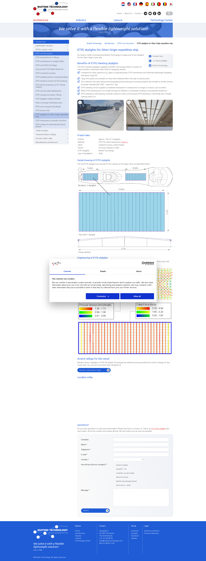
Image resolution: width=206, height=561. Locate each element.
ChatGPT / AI (121, 469)
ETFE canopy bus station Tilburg (48, 95)
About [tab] (138, 271)
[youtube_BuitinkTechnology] (150, 13)
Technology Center (161, 20)
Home (119, 13)
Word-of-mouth (122, 477)
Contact (138, 13)
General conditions (151, 531)
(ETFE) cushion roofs (44, 50)
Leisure (118, 20)
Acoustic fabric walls (44, 138)
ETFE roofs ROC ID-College (46, 65)
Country (85, 460)
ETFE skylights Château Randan (48, 99)
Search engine (122, 465)
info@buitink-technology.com (111, 541)
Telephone (85, 450)
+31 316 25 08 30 (106, 538)
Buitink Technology (94, 43)
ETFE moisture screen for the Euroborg (51, 81)
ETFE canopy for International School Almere (50, 125)
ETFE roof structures (44, 53)
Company (85, 440)
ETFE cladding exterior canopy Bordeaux (52, 77)
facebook (135, 536)
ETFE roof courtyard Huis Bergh (48, 107)
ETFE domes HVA (42, 111)
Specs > (124, 142)
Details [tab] (103, 271)
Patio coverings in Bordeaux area (49, 103)
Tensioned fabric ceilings (46, 134)
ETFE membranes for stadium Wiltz (50, 61)
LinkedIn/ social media (125, 473)
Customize (101, 296)
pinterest (134, 531)
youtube (134, 533)
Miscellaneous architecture (47, 142)
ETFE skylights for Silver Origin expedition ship (52, 115)
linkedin (134, 538)
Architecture (40, 20)
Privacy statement (151, 533)
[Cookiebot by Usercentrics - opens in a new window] (143, 263)
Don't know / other (123, 485)
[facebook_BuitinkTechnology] (155, 13)
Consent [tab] (67, 271)
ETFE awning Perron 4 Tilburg (47, 57)
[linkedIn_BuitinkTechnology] (159, 13)
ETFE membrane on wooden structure (51, 121)
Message (85, 490)
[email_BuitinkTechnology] (146, 13)
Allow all (137, 296)
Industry (81, 20)
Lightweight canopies (44, 46)
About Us (128, 13)
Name (84, 445)
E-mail (84, 455)
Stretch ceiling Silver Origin (90, 370)
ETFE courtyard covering (45, 73)
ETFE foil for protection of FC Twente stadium (50, 86)
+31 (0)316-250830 (158, 429)
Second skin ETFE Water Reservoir (49, 69)
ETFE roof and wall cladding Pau (48, 91)
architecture (80, 533)
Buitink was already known (126, 481)
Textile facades (42, 130)
